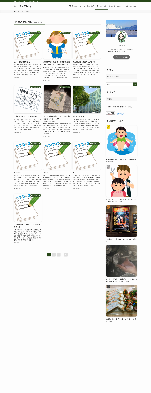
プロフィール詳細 (121, 57)
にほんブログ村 (120, 114)
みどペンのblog (23, 6)
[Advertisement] (121, 339)
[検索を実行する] (135, 84)
